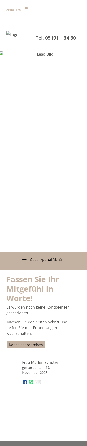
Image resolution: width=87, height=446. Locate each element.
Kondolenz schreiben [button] (26, 344)
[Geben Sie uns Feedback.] (26, 10)
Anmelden (13, 10)
